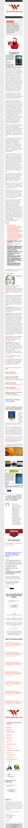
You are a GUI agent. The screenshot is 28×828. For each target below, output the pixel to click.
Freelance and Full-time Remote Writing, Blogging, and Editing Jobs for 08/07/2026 (14, 663)
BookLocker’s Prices (11, 225)
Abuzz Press (17, 290)
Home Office (9, 748)
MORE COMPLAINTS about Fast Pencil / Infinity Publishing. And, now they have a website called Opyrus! (14, 260)
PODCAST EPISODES (11, 744)
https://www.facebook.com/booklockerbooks (14, 379)
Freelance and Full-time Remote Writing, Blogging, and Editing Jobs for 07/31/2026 (14, 673)
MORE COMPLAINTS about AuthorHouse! (13, 254)
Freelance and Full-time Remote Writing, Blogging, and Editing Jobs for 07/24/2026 (14, 683)
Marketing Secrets (10, 756)
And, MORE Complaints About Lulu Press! (14, 241)
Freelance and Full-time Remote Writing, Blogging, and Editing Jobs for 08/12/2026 (14, 653)
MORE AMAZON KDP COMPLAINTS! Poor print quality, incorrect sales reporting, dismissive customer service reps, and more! (15, 237)
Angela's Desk (10, 21)
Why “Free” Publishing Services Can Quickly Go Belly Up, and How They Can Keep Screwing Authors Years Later (14, 247)
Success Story (9, 761)
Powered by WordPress (13, 825)
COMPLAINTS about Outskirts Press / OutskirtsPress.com (14, 256)
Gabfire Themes (14, 827)
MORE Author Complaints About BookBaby (13, 244)
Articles (8, 746)
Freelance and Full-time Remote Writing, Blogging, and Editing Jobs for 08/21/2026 (14, 644)
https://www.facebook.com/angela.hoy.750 (14, 384)
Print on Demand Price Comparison (14, 226)
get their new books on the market (13, 96)
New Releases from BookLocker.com (13, 750)
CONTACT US (18, 177)
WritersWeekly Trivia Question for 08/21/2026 (13, 543)
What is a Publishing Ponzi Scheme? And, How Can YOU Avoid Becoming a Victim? (14, 264)
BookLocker (8, 139)
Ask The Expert (9, 752)
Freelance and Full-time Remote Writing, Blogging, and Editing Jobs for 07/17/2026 (14, 692)
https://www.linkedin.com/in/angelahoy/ (13, 388)
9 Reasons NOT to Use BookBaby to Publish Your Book (14, 251)
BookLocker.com (9, 127)
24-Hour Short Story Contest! (12, 759)
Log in (7, 825)
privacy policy (7, 820)
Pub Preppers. (8, 809)
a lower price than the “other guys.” (15, 167)
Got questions (8, 269)
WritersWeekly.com (9, 285)
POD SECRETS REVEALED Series (14, 230)
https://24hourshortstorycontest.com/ (12, 394)
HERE (12, 357)
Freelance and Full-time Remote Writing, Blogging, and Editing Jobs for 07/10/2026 (14, 702)
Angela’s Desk (9, 739)
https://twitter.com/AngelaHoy (11, 373)
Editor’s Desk (9, 741)
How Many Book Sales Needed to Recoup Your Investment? (14, 228)
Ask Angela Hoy (15, 270)
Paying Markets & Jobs (11, 754)
